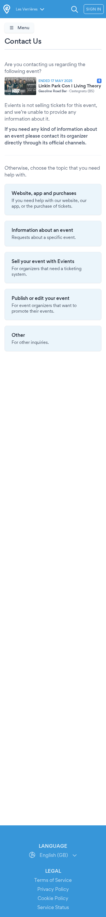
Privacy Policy (53, 889)
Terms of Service (53, 880)
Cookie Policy (53, 898)
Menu (22, 27)
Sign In (93, 9)
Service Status (53, 907)
